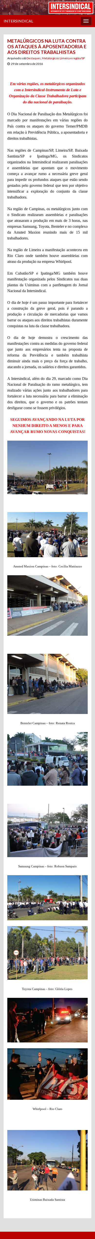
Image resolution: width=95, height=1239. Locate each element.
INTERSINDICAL (18, 21)
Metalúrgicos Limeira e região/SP (63, 58)
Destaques (34, 58)
